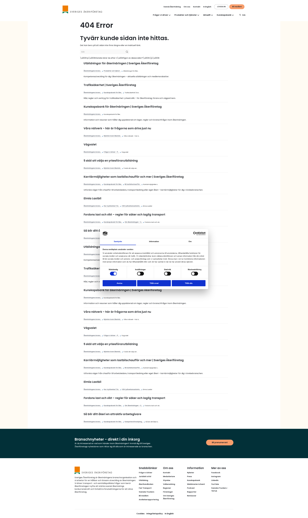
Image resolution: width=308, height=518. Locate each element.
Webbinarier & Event (196, 484)
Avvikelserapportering (149, 499)
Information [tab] (154, 241)
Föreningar (168, 492)
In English (207, 7)
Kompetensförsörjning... (134, 422)
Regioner (167, 488)
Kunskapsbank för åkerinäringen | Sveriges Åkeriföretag (123, 107)
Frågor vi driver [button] (160, 15)
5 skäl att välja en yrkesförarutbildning (111, 161)
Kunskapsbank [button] (224, 15)
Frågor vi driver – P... (111, 152)
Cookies (140, 513)
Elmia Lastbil (92, 198)
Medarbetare (169, 476)
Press (189, 476)
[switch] (140, 274)
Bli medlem (237, 6)
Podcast (191, 488)
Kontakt (196, 7)
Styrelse (166, 480)
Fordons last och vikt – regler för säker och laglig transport (124, 214)
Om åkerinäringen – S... (133, 222)
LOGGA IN (221, 6)
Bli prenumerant (220, 442)
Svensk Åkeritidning (172, 7)
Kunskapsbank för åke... (113, 92)
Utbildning (143, 480)
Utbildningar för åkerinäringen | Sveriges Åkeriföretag (121, 63)
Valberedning (169, 484)
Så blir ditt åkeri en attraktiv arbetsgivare (112, 414)
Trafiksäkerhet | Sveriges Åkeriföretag (110, 85)
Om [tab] (190, 241)
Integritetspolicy (154, 513)
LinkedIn (214, 480)
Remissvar (191, 496)
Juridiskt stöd (145, 476)
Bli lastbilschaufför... (133, 184)
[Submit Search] (127, 51)
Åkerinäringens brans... (92, 71)
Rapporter (191, 492)
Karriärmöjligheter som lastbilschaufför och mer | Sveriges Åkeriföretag (134, 177)
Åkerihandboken (146, 484)
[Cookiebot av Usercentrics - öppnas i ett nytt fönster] (194, 233)
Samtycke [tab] (118, 241)
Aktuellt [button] (207, 15)
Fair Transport (145, 488)
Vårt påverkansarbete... (131, 206)
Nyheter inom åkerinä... (112, 136)
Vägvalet (90, 144)
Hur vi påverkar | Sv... (111, 206)
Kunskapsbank (193, 480)
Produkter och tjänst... (112, 71)
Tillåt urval (154, 283)
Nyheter (190, 472)
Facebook (215, 472)
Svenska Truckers (146, 492)
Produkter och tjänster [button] (185, 15)
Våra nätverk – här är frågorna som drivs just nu (117, 128)
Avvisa (119, 283)
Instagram (216, 476)
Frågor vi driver (145, 472)
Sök (243, 15)
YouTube (215, 484)
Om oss (187, 7)
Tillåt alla (188, 283)
